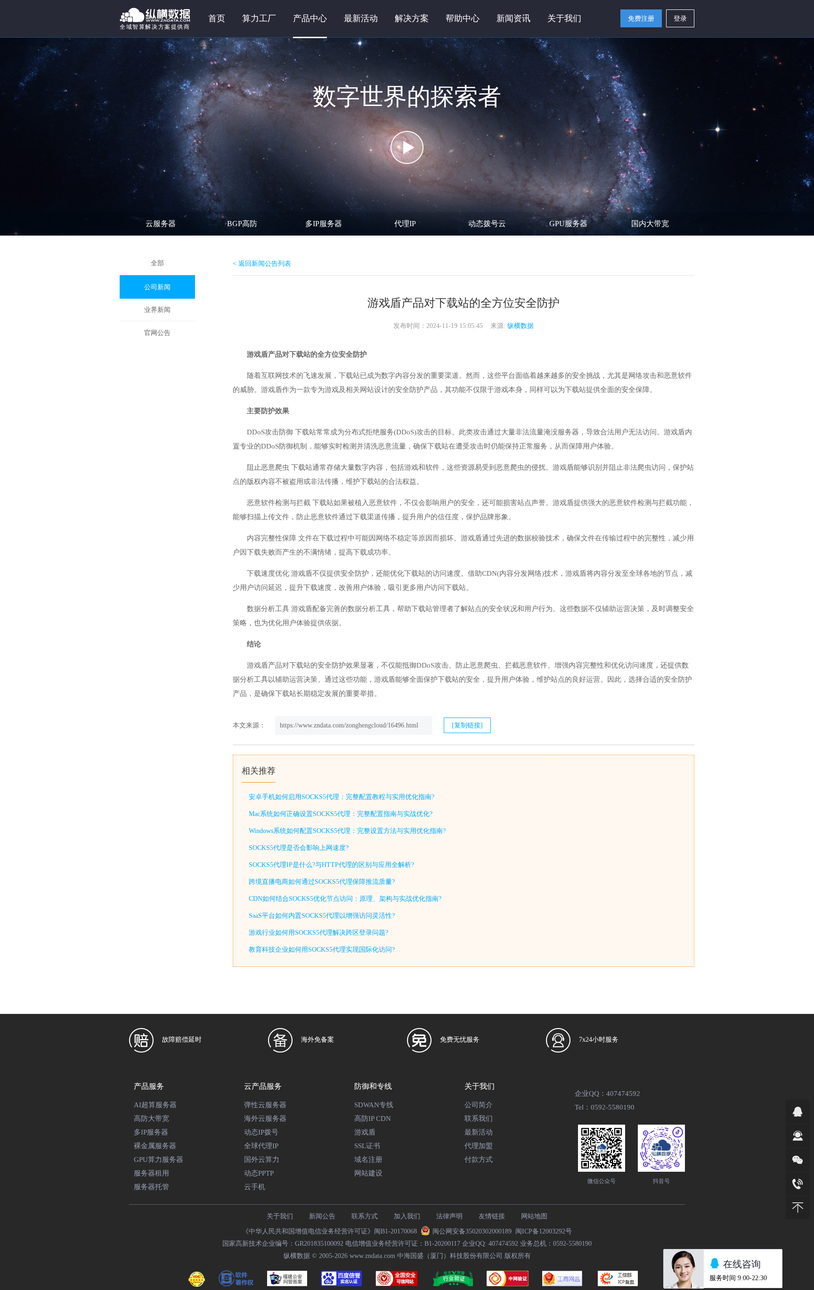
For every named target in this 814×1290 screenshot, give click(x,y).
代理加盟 (478, 1146)
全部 (157, 263)
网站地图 (534, 1216)
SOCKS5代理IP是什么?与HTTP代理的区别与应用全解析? (331, 864)
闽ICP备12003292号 (543, 1231)
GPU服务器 (568, 224)
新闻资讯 (513, 18)
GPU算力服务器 (158, 1159)
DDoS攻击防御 (270, 432)
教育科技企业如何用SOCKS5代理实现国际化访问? (322, 949)
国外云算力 (261, 1159)
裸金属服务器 (155, 1146)
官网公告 (157, 332)
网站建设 (368, 1173)
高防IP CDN (372, 1118)
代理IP (405, 224)
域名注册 (368, 1159)
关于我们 (280, 1216)
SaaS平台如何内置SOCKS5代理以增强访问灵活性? (322, 915)
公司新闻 (157, 287)
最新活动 (361, 18)
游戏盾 (257, 354)
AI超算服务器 (155, 1105)
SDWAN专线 (373, 1105)
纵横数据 (520, 325)
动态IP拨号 (261, 1132)
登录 (680, 18)
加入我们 (407, 1216)
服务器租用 (151, 1173)
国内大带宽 (650, 224)
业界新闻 (157, 309)
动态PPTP (259, 1173)
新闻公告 (322, 1216)
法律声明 (449, 1216)
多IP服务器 (323, 224)
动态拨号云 (487, 224)
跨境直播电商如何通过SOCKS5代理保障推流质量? (322, 881)
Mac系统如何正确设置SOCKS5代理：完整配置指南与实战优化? (340, 813)
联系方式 (364, 1216)
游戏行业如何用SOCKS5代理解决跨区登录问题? (318, 932)
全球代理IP (261, 1146)
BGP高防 (242, 224)
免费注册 (641, 18)
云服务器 (161, 224)
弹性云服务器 (265, 1105)
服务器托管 (151, 1187)
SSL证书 (367, 1146)
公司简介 (478, 1105)
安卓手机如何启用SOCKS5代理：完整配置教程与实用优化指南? (341, 796)
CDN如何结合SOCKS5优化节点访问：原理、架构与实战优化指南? (345, 898)
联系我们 (478, 1118)
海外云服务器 (265, 1118)
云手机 (254, 1187)
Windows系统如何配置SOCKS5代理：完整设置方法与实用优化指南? (347, 830)
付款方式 (478, 1159)
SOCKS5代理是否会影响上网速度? (299, 847)
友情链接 (492, 1216)
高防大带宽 (151, 1118)
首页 (216, 18)
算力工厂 (259, 18)
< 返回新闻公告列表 (262, 263)
